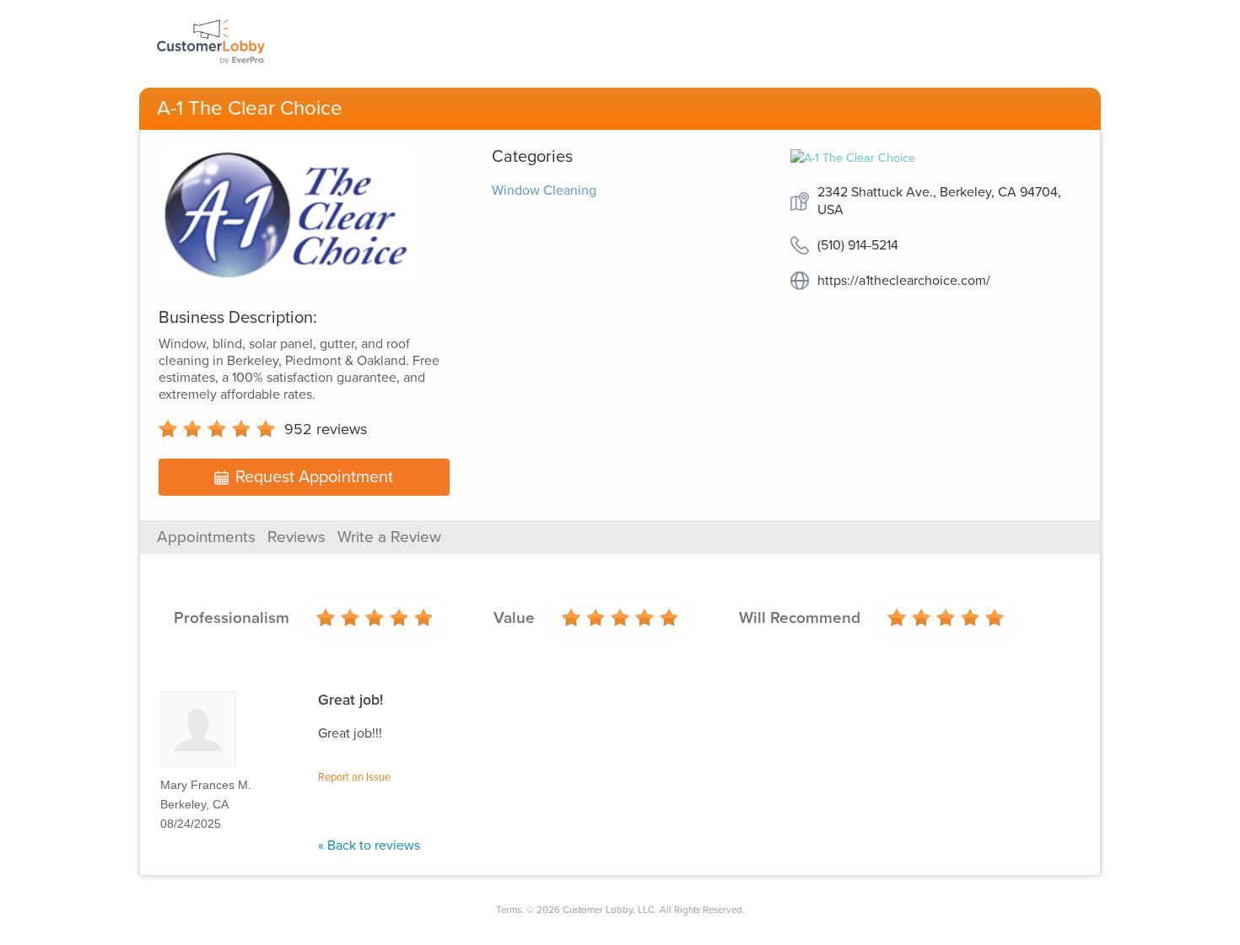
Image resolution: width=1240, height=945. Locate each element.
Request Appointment (314, 477)
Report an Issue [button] (354, 777)
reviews (325, 429)
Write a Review (389, 537)
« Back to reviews (369, 845)
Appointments (206, 537)
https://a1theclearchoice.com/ (903, 280)
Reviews (296, 537)
